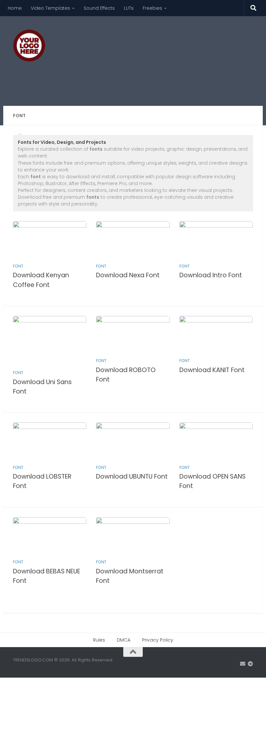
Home (15, 8)
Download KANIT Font (212, 370)
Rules (99, 640)
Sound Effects (99, 8)
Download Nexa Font (128, 275)
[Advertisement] (135, 79)
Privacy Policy (157, 640)
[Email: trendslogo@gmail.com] (242, 664)
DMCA (123, 640)
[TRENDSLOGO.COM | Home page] (29, 45)
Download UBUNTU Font (132, 476)
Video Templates (50, 8)
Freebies (152, 8)
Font (18, 266)
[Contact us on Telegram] (250, 664)
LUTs (129, 8)
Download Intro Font (210, 275)
